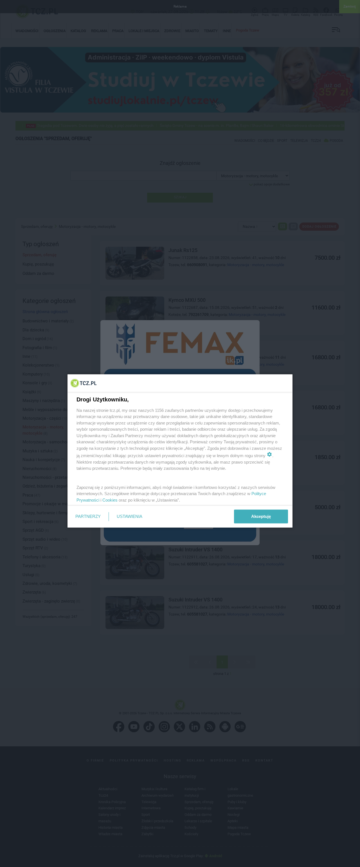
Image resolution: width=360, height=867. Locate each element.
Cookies (110, 499)
